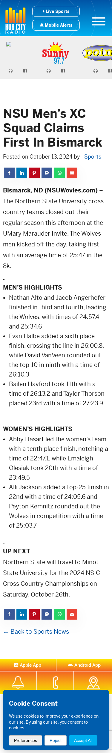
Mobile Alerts (58, 25)
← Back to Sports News (36, 631)
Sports (92, 156)
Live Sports (57, 11)
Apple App (30, 665)
